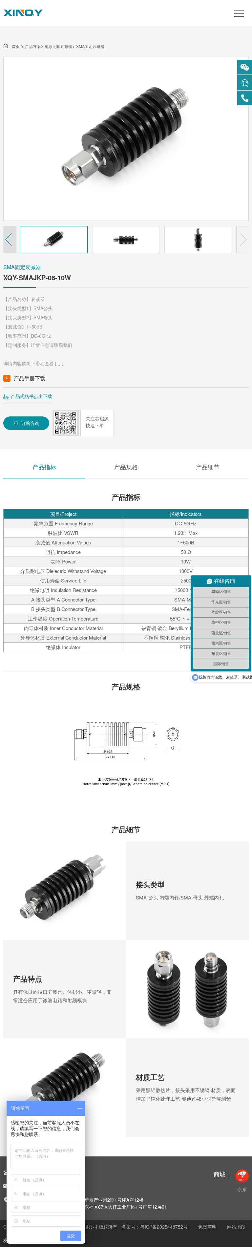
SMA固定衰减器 (90, 46)
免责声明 (207, 1226)
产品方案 (33, 46)
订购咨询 (26, 423)
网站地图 (236, 1226)
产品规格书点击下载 (31, 396)
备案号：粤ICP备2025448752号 (155, 1226)
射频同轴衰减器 (58, 46)
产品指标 (44, 466)
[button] (9, 239)
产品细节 (208, 466)
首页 (11, 46)
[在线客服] (244, 82)
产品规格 (126, 466)
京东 (242, 1189)
